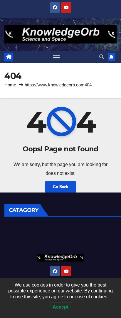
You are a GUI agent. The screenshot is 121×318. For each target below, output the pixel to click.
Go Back (60, 187)
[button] (101, 56)
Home (10, 84)
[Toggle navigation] (56, 57)
